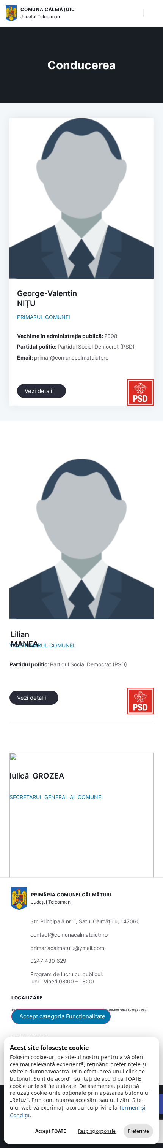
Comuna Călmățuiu (47, 9)
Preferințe (138, 1131)
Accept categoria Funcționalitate (62, 1016)
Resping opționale (97, 1131)
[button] (134, 13)
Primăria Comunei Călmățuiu (71, 894)
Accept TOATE (50, 1131)
